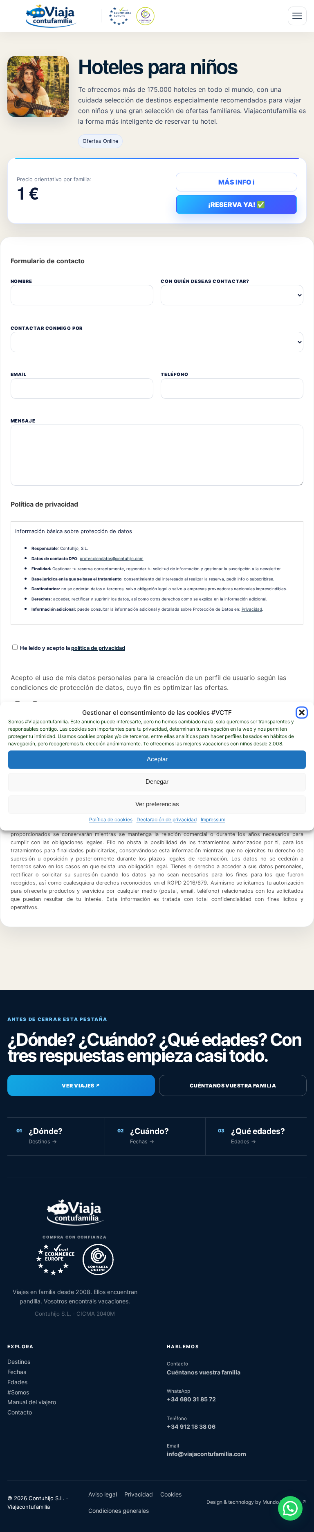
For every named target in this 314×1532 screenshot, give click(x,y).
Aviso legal (102, 1494)
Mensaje (23, 421)
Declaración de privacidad (167, 819)
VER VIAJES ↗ (81, 1086)
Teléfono (174, 374)
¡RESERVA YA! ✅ (236, 204)
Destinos (18, 1361)
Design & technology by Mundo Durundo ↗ (256, 1502)
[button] (302, 713)
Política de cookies (110, 819)
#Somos (18, 1392)
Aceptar (157, 759)
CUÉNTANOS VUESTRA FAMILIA (233, 1086)
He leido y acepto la (72, 648)
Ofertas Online (100, 141)
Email (19, 374)
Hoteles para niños (158, 66)
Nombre (21, 281)
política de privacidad (98, 648)
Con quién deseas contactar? (205, 281)
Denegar (157, 781)
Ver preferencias (157, 804)
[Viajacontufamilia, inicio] (50, 16)
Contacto (19, 1412)
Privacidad (252, 609)
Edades (17, 1382)
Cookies (171, 1494)
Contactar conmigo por (47, 328)
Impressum (213, 819)
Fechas (16, 1371)
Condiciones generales (118, 1510)
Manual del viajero (31, 1402)
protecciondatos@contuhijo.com (112, 558)
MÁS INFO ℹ (236, 182)
